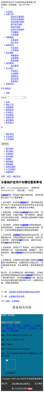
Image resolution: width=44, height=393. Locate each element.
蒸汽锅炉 (10, 151)
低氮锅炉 (10, 172)
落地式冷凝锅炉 (17, 17)
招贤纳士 (15, 76)
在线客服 (15, 58)
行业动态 (15, 48)
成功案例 (15, 66)
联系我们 (15, 81)
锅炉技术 (17, 176)
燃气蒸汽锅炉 (16, 24)
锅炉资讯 (10, 134)
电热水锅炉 (16, 27)
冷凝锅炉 (10, 154)
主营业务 (15, 40)
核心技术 (15, 42)
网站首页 (5, 325)
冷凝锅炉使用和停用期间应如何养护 (24, 292)
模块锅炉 (10, 161)
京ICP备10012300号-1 (21, 384)
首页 (9, 176)
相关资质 (15, 79)
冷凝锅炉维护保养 (16, 296)
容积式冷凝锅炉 (17, 29)
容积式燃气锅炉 (17, 22)
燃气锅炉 (10, 148)
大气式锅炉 (11, 169)
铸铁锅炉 (10, 164)
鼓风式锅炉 (11, 167)
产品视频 (15, 35)
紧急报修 (15, 60)
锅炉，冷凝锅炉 (13, 301)
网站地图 (14, 331)
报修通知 (15, 55)
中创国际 (15, 73)
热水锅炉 (10, 156)
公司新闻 (15, 50)
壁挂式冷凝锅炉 (17, 19)
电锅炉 (9, 159)
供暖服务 (27, 325)
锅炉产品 (16, 325)
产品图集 (15, 32)
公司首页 (9, 12)
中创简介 (15, 71)
